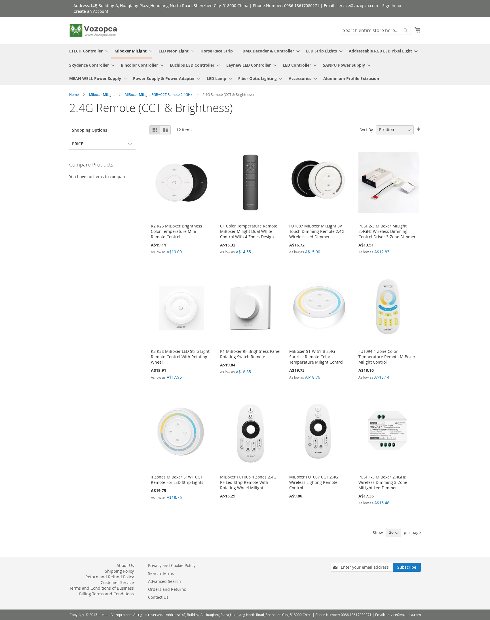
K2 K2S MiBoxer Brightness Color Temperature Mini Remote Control (176, 231)
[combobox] (375, 30)
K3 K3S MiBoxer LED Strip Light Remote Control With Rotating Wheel (180, 357)
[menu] (245, 64)
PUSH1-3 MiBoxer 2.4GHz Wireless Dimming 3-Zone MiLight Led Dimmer (382, 482)
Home (74, 94)
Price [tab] (77, 143)
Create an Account (90, 11)
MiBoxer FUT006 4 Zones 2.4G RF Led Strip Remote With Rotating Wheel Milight (248, 482)
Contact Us (158, 597)
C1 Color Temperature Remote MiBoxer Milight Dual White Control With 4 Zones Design (248, 231)
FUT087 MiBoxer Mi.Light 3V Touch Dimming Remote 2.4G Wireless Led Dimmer (316, 231)
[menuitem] (87, 51)
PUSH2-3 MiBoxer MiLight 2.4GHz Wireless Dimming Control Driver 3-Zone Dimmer (387, 231)
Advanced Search (164, 581)
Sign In (388, 5)
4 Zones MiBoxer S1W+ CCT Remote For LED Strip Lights (177, 479)
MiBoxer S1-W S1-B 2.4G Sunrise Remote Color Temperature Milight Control (316, 357)
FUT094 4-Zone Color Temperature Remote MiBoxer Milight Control (386, 357)
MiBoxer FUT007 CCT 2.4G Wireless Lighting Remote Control (313, 482)
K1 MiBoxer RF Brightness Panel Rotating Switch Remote (250, 354)
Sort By (366, 129)
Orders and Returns (167, 589)
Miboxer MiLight (102, 94)
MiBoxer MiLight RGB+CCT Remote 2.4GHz (159, 94)
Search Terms (161, 573)
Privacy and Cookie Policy (171, 565)
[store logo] (93, 30)
